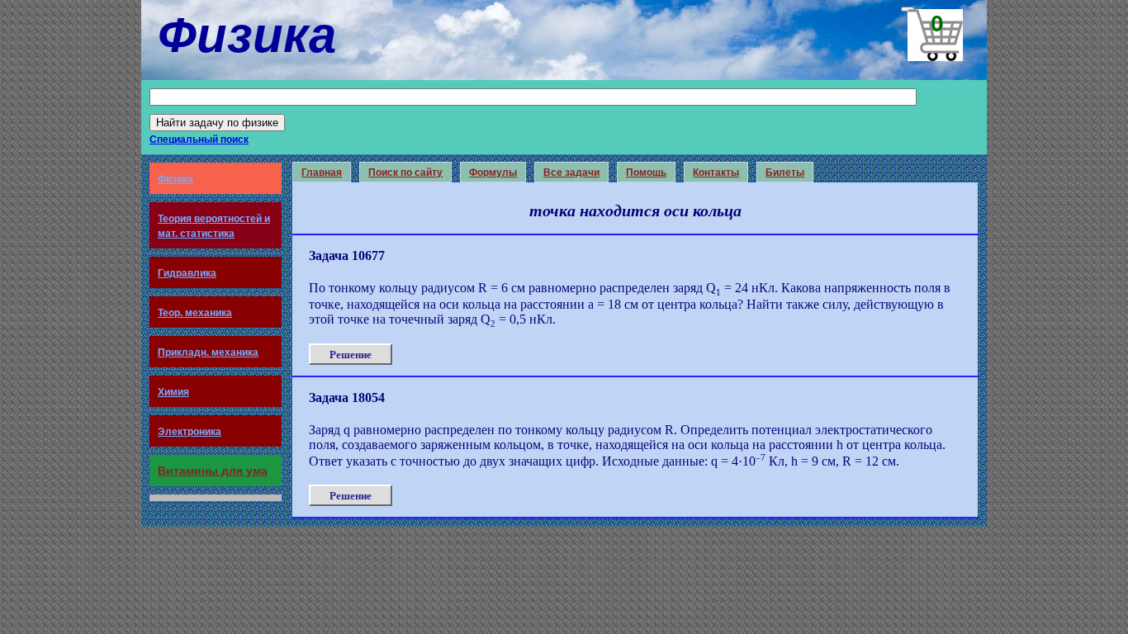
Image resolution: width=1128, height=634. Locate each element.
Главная (321, 172)
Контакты (716, 172)
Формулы (493, 172)
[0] (907, 9)
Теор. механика (195, 313)
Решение (350, 354)
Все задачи (571, 172)
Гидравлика (187, 273)
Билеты (784, 172)
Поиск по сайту (405, 172)
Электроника (189, 432)
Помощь (646, 172)
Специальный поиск (199, 139)
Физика (175, 179)
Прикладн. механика (208, 352)
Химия (173, 392)
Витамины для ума (213, 470)
